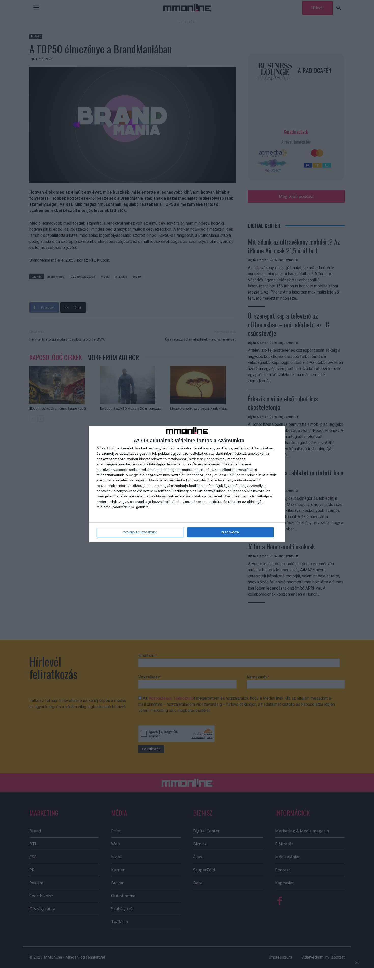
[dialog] (187, 484)
